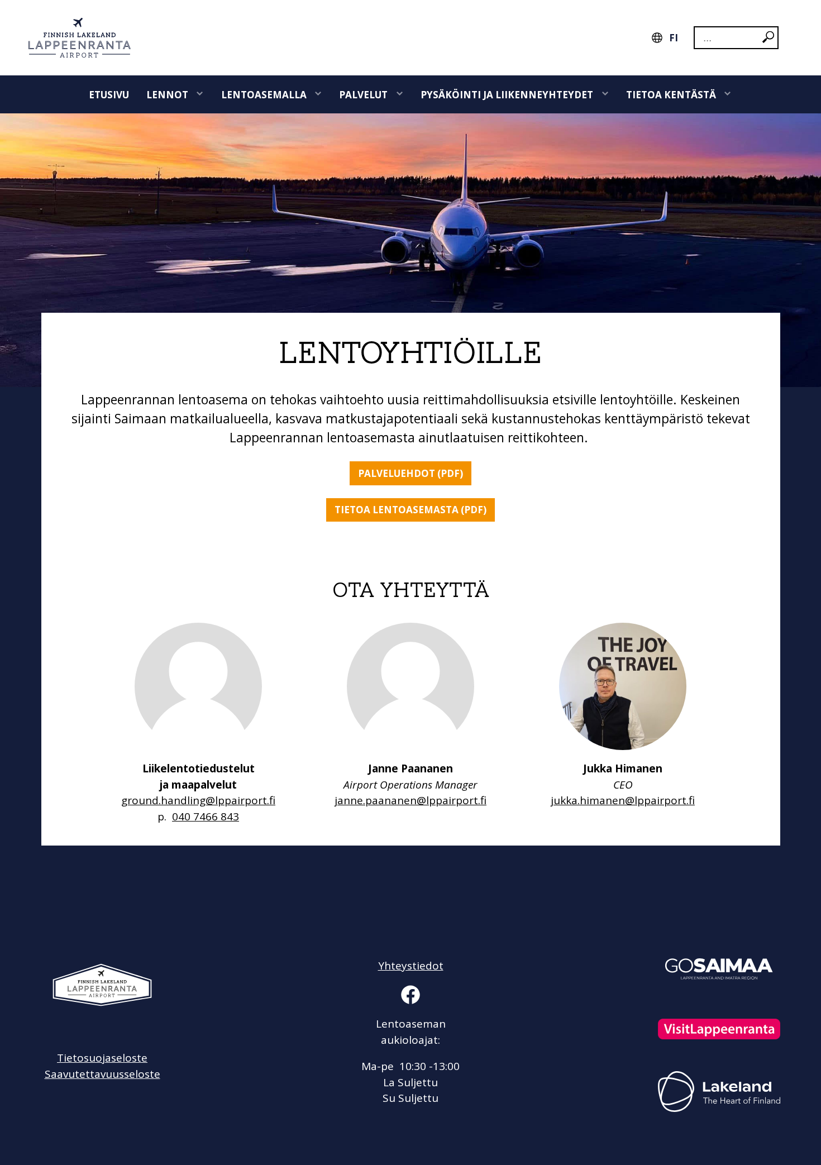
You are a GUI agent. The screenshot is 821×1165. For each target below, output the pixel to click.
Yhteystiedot (410, 965)
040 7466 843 (205, 816)
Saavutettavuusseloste (102, 1074)
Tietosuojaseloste (102, 1058)
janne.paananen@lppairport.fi (410, 800)
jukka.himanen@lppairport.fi (623, 800)
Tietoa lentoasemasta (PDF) (410, 509)
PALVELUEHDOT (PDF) (410, 473)
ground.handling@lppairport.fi (198, 800)
